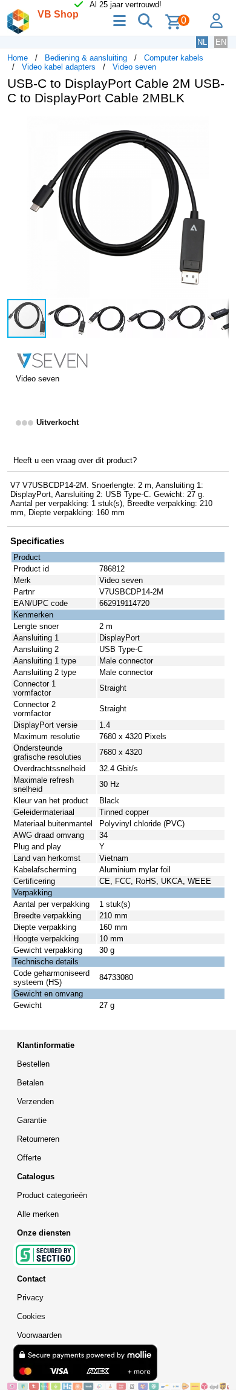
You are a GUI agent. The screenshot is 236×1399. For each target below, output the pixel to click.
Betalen (30, 1082)
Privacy (30, 1297)
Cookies (31, 1316)
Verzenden (35, 1101)
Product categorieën (52, 1195)
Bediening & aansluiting (86, 57)
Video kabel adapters (59, 66)
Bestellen (33, 1063)
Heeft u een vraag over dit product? (75, 460)
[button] (218, 127)
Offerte (29, 1157)
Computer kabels (173, 57)
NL (202, 42)
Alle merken (38, 1214)
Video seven (134, 66)
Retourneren (38, 1139)
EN (220, 42)
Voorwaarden (39, 1335)
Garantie (32, 1120)
